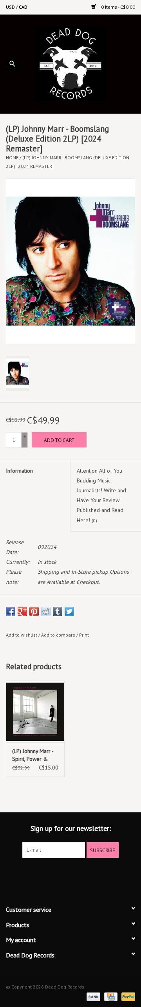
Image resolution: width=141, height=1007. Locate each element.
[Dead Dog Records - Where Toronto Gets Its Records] (82, 63)
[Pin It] (34, 611)
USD (11, 7)
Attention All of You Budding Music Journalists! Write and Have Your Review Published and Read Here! (101, 495)
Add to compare (58, 635)
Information (19, 470)
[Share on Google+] (22, 611)
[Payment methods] (92, 996)
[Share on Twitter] (69, 611)
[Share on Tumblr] (57, 611)
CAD (23, 7)
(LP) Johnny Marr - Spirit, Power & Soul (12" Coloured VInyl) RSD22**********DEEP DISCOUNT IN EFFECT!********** (35, 755)
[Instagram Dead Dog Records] (91, 874)
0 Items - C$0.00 (117, 7)
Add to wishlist (21, 635)
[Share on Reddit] (46, 611)
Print (84, 635)
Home (12, 157)
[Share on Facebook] (10, 611)
